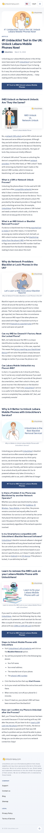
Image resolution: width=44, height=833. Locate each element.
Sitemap (5, 801)
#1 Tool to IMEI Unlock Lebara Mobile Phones (22, 86)
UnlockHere (24, 62)
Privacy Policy (7, 813)
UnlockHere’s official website (20, 648)
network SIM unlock (13, 136)
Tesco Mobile (14, 508)
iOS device (25, 556)
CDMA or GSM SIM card (22, 626)
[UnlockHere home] (11, 4)
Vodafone (29, 505)
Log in (34, 4)
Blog (4, 796)
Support (5, 786)
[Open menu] (40, 3)
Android (14, 556)
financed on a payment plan (21, 324)
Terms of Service (8, 819)
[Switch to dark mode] (39, 828)
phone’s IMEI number (19, 676)
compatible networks (23, 189)
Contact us (6, 791)
